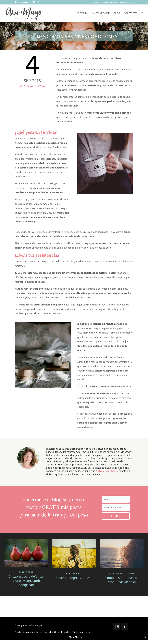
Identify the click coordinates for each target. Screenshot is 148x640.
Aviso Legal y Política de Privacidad (54, 632)
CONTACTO (131, 13)
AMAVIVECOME (101, 13)
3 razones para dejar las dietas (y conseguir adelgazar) (26, 580)
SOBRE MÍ (82, 13)
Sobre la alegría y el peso (74, 577)
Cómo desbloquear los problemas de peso (121, 579)
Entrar (96, 2)
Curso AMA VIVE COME (109, 2)
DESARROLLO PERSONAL (32, 85)
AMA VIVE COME (74, 573)
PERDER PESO (26, 572)
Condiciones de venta (25, 632)
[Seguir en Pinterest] (124, 626)
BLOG (116, 13)
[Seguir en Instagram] (116, 626)
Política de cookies (82, 632)
